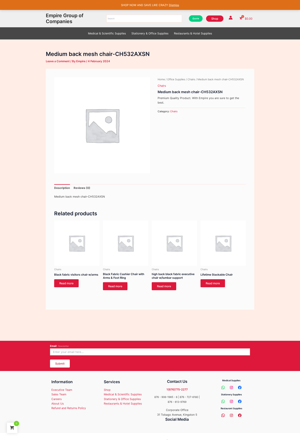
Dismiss (174, 5)
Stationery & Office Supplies (149, 33)
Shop (107, 390)
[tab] (62, 188)
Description (62, 188)
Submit (60, 363)
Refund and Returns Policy (68, 408)
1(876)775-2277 (177, 389)
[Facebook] (240, 387)
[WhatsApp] (223, 387)
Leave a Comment (58, 61)
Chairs (191, 79)
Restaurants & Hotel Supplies (193, 33)
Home (161, 79)
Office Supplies (176, 79)
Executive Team (61, 390)
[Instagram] (231, 387)
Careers (56, 399)
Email (59, 345)
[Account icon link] (231, 18)
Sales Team (58, 394)
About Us (57, 403)
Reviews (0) (82, 188)
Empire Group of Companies (65, 18)
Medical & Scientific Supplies (107, 33)
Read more (66, 283)
